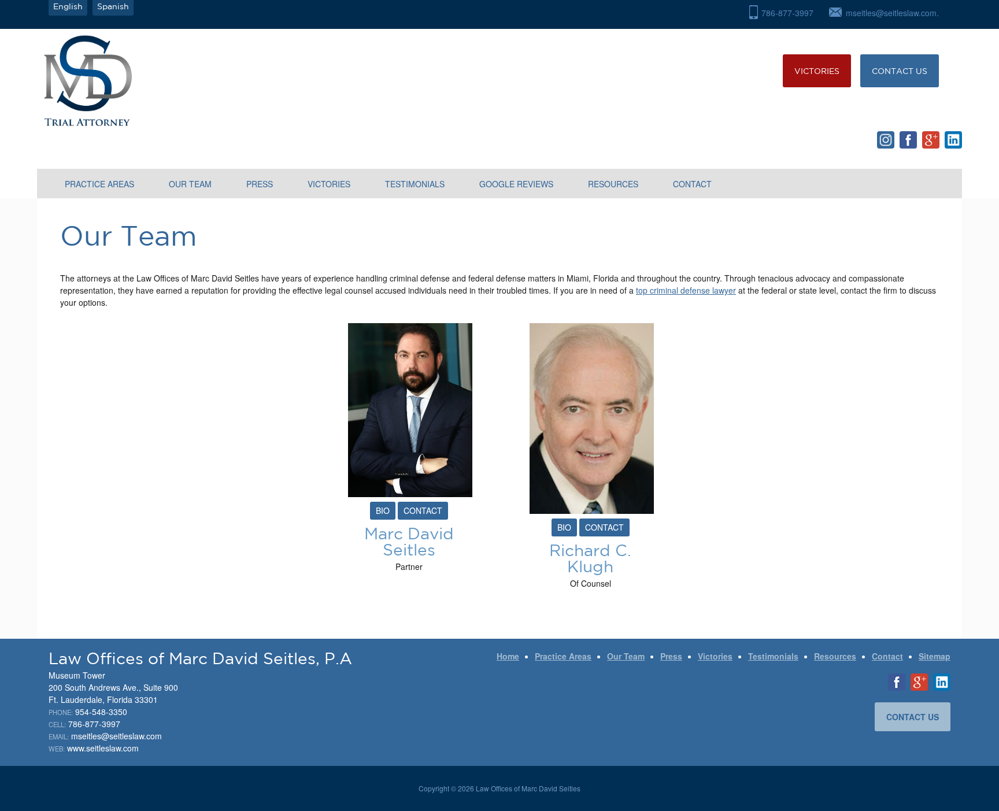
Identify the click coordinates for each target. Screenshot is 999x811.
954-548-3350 (101, 711)
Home (508, 656)
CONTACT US (899, 71)
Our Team (190, 184)
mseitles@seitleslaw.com (116, 736)
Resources (613, 184)
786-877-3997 (787, 12)
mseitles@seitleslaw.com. (892, 12)
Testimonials (415, 184)
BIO (383, 510)
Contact (692, 184)
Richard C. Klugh (590, 558)
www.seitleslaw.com (103, 748)
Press (259, 184)
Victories (816, 71)
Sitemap (934, 656)
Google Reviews (516, 184)
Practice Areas (99, 184)
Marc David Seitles (409, 541)
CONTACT (423, 510)
